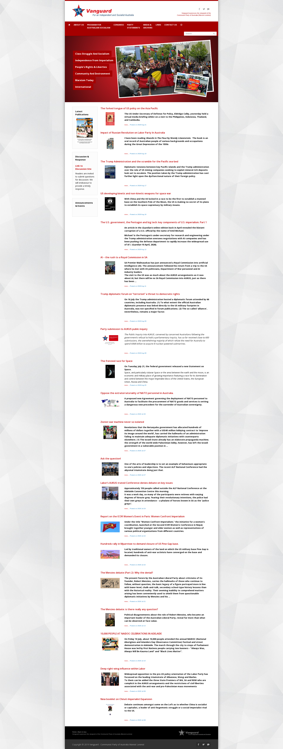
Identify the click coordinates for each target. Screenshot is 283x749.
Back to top (82, 732)
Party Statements (133, 26)
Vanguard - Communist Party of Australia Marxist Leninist (117, 744)
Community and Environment (92, 73)
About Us (79, 24)
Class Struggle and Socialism (92, 53)
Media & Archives (147, 26)
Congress (118, 24)
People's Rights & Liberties (91, 67)
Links (158, 24)
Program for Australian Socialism (98, 26)
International (83, 86)
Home (74, 732)
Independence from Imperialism (94, 60)
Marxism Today (84, 80)
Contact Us (170, 24)
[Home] (69, 26)
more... (126, 125)
